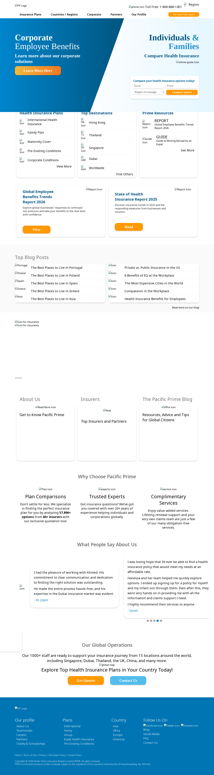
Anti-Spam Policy (57, 755)
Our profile (24, 720)
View (37, 230)
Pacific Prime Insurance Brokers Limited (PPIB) (57, 761)
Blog (146, 729)
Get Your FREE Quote (184, 14)
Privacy (42, 755)
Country (118, 720)
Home (18, 755)
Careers (21, 735)
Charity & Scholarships (30, 743)
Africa (116, 730)
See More (187, 150)
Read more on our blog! (185, 307)
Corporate (94, 14)
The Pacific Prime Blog (167, 399)
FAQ (146, 738)
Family (68, 730)
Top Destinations (96, 112)
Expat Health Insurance (79, 739)
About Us (30, 399)
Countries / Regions (64, 14)
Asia (115, 726)
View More (64, 166)
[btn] (147, 621)
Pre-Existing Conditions (79, 743)
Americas (119, 739)
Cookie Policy (74, 755)
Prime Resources (157, 112)
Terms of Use (30, 755)
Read (129, 227)
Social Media (151, 734)
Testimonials (24, 730)
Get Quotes (86, 680)
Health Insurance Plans (41, 112)
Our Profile (139, 14)
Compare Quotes (182, 92)
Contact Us (128, 680)
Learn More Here (37, 71)
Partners (116, 14)
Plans (67, 720)
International (72, 726)
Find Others (124, 174)
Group (68, 735)
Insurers (90, 399)
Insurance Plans (30, 14)
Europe (118, 735)
